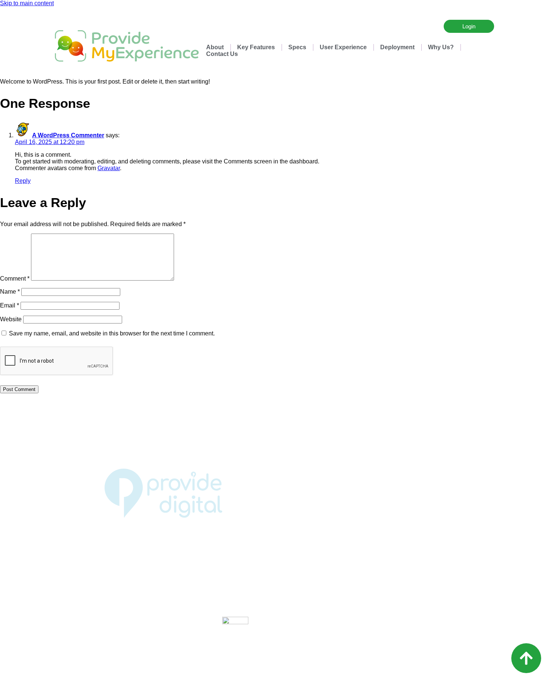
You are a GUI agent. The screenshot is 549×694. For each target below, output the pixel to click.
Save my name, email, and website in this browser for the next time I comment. (112, 333)
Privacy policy (275, 546)
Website (11, 319)
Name (10, 291)
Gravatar (108, 168)
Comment (15, 278)
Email (9, 305)
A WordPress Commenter (68, 135)
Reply (23, 181)
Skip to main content (27, 3)
